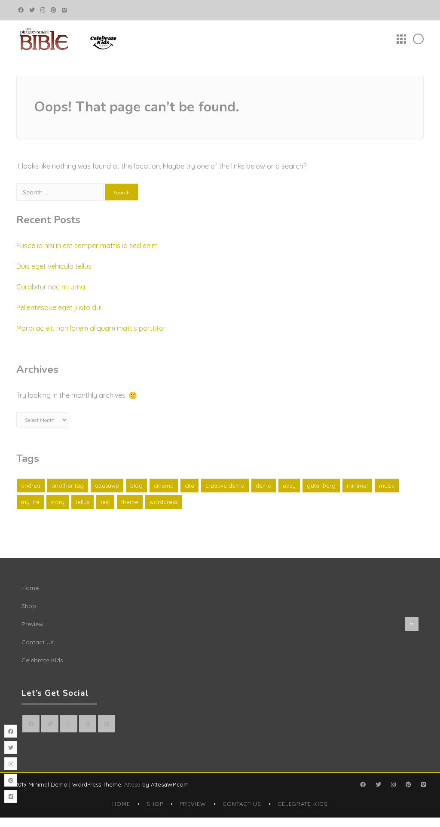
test (105, 501)
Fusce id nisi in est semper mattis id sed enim (87, 245)
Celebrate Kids (42, 660)
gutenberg (321, 485)
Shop (28, 606)
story (57, 501)
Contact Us (37, 642)
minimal (357, 485)
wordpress (163, 501)
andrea (30, 485)
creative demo (224, 485)
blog (136, 485)
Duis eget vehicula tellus (54, 266)
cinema (164, 485)
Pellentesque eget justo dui (58, 307)
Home (30, 588)
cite (189, 485)
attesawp (107, 485)
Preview (32, 624)
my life (30, 501)
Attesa (132, 784)
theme (129, 501)
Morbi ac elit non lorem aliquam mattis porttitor (91, 328)
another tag (68, 485)
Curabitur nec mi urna (50, 287)
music (386, 485)
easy (289, 485)
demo (264, 485)
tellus (82, 501)
